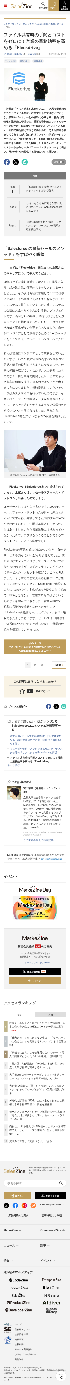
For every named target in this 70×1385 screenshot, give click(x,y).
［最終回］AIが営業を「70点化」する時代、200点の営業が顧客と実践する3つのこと (36, 1065)
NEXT (58, 665)
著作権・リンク (22, 1329)
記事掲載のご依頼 (52, 1215)
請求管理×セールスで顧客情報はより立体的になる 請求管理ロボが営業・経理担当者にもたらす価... (36, 739)
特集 (6, 1260)
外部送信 (19, 1359)
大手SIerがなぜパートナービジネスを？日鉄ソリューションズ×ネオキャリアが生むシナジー (36, 1076)
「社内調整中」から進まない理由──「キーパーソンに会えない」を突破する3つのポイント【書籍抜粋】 (37, 1041)
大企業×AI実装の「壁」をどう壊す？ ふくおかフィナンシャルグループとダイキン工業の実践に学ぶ (37, 1089)
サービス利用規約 (23, 1349)
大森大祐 (32, 53)
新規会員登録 (36, 971)
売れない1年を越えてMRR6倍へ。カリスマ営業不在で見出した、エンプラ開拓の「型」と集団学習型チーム (37, 1130)
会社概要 (19, 1344)
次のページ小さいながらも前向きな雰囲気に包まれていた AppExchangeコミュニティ (35, 646)
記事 (43, 1245)
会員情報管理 (21, 1334)
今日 (19, 1014)
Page (12, 207)
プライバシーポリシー (25, 1354)
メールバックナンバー (37, 962)
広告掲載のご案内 (18, 1215)
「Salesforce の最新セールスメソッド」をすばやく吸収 (44, 188)
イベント (46, 1260)
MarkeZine (11, 1230)
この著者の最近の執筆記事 (38, 840)
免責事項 (19, 1339)
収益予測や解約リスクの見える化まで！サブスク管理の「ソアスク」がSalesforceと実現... (36, 750)
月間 (50, 1014)
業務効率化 (24, 61)
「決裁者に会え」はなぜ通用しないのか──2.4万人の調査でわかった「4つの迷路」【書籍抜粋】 (36, 1054)
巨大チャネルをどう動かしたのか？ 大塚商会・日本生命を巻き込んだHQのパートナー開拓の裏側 (37, 1024)
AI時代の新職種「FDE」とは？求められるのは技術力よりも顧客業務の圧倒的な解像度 (36, 1102)
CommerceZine (50, 1230)
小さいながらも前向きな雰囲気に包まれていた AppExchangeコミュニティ (44, 206)
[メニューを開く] (5, 5)
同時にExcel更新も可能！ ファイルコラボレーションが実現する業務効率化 (43, 225)
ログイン (36, 980)
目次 (35, 176)
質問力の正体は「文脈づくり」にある (30, 1141)
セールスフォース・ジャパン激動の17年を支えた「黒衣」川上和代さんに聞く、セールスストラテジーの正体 (37, 1115)
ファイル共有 (10, 61)
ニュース (9, 1245)
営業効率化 (37, 61)
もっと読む (13, 765)
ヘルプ (18, 1324)
